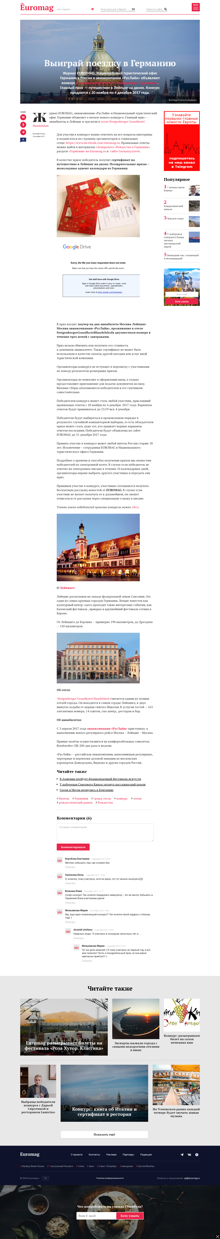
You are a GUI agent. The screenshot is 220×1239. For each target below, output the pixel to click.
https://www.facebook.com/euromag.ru (93, 143)
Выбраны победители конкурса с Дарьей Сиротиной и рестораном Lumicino (38, 1107)
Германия (80, 798)
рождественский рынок (74, 802)
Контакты (94, 1154)
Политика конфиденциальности (110, 1178)
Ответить (70, 867)
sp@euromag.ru (192, 1178)
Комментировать (73, 847)
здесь (135, 507)
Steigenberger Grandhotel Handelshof (83, 699)
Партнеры (128, 1154)
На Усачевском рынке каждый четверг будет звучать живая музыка (176, 1112)
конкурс (121, 798)
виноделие (126, 1166)
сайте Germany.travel (125, 151)
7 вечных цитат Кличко (174, 189)
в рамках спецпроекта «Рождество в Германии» (117, 83)
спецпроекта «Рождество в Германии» (123, 147)
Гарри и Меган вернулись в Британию (86, 790)
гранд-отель (101, 798)
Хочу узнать (182, 301)
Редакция (146, 1154)
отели (136, 798)
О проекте (76, 1154)
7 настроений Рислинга (60, 1166)
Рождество (104, 802)
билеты (63, 798)
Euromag (37, 7)
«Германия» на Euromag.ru (87, 151)
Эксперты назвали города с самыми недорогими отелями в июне (135, 1046)
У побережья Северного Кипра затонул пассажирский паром (102, 784)
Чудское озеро (175, 218)
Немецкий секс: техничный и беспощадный (181, 257)
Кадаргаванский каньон (173, 207)
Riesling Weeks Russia (32, 1166)
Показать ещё (104, 1134)
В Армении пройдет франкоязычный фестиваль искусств (100, 779)
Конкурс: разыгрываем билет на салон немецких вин (182, 1039)
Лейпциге (67, 588)
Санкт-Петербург (107, 1166)
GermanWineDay (145, 1166)
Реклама (111, 1154)
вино (90, 1166)
